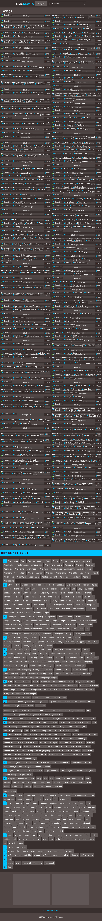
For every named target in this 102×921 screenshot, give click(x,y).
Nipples (88, 762)
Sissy (24, 807)
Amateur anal (36, 565)
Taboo (26, 835)
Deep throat (37, 645)
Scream (86, 827)
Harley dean (18, 343)
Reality (91, 795)
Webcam (18, 855)
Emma (68, 649)
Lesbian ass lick (20, 67)
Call (15, 213)
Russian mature (31, 795)
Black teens (30, 180)
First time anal (91, 657)
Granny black (83, 508)
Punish (80, 782)
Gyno (23, 673)
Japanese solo (25, 714)
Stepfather (69, 36)
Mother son (79, 742)
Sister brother (74, 823)
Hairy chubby (19, 53)
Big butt (41, 597)
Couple (63, 621)
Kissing (40, 718)
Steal (37, 114)
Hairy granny (36, 689)
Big (56, 53)
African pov (43, 310)
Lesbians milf (70, 99)
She (33, 189)
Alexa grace (69, 502)
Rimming (53, 795)
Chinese (22, 617)
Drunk (43, 637)
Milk (5, 176)
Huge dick (79, 251)
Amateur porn (38, 93)
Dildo (69, 637)
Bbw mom (65, 589)
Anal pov (76, 577)
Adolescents (33, 67)
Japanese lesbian (87, 701)
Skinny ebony (70, 129)
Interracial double (29, 310)
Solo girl (76, 157)
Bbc (56, 43)
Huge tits (14, 689)
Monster (43, 742)
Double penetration (12, 641)
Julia (54, 710)
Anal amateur (83, 180)
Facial (64, 661)
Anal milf (53, 577)
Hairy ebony (29, 101)
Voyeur (41, 851)
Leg (15, 545)
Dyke (78, 36)
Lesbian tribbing (81, 153)
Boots (20, 605)
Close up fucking (84, 183)
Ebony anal (79, 240)
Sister (10, 803)
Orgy (47, 770)
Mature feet (88, 750)
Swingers (40, 811)
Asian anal (86, 561)
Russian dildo (83, 215)
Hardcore (90, 681)
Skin (66, 206)
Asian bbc (33, 42)
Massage (57, 734)
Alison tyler (21, 577)
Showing (17, 172)
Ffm (40, 653)
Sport (26, 815)
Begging (86, 146)
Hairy (10, 681)
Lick (94, 722)
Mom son (33, 734)
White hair (43, 189)
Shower (66, 807)
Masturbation (8, 367)
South (67, 146)
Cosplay (7, 621)
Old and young (19, 70)
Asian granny (69, 569)
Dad (9, 637)
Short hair (55, 827)
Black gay (87, 191)
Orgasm (11, 770)
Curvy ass (82, 450)
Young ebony (31, 183)
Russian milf (65, 799)
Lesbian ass (74, 726)
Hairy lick (31, 53)
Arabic (30, 573)
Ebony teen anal (71, 63)
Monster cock (29, 754)
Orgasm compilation (75, 770)
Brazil (17, 609)
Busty (16, 601)
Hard (71, 681)
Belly (67, 28)
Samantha (55, 823)
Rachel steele (65, 795)
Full (92, 653)
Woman (37, 855)
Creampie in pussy (35, 441)
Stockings (15, 811)
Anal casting (9, 581)
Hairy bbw (47, 689)
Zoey (16, 161)
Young (6, 219)
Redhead (38, 799)
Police (65, 782)
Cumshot (72, 621)
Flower (67, 349)
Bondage (7, 589)
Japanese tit (57, 714)
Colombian (69, 125)
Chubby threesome (83, 485)
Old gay (22, 774)
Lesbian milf (78, 722)
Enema (34, 649)
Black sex (38, 287)
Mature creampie (11, 750)
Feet (34, 653)
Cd (79, 621)
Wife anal (47, 855)
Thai (50, 835)
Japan (20, 701)
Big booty (45, 593)
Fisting (27, 653)
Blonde (88, 593)
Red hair (68, 209)
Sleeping (43, 803)
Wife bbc (27, 855)
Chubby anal (49, 629)
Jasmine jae (24, 710)
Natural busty (27, 198)
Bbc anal (58, 240)
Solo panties (28, 238)
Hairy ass (68, 370)
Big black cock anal (21, 391)
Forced (19, 653)
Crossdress (44, 625)
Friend (43, 661)
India (28, 697)
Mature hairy (30, 758)
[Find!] (83, 3)
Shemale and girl (39, 108)
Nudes (85, 157)
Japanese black (33, 435)
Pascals (27, 325)
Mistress (7, 754)
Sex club (68, 429)
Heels (31, 685)
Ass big (17, 227)
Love (55, 722)
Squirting (91, 807)
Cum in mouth (69, 625)
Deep (67, 336)
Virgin (33, 851)
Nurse (25, 762)
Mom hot (66, 754)
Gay (18, 669)
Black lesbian (19, 76)
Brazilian (20, 613)
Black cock (18, 146)
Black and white (80, 263)
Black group (69, 150)
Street (89, 815)
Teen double (82, 385)
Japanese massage (11, 705)
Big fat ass (69, 359)
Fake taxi (18, 661)
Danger (7, 645)
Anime (55, 561)
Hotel (24, 685)
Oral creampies (34, 234)
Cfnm (47, 621)
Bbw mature (27, 609)
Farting (57, 32)
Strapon (7, 807)
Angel (95, 573)
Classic (25, 621)
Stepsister (70, 815)
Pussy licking (17, 786)
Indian (10, 697)
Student (60, 815)
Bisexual (65, 597)
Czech (60, 617)
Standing (65, 827)
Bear (13, 605)
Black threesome (38, 391)
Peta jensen (38, 786)
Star (64, 819)
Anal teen (39, 573)
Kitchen (57, 187)
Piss (45, 778)
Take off (17, 238)
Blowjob (45, 589)
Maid (35, 738)
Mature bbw (39, 746)
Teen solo (76, 839)
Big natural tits (81, 17)
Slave (52, 815)
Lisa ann (30, 722)
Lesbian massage (27, 726)
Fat (5, 420)
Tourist (67, 263)
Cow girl (17, 349)
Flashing (49, 657)
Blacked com (70, 25)
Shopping (76, 389)
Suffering (87, 28)
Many (16, 447)
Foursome (18, 306)
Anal (10, 561)
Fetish (58, 665)
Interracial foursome (32, 306)
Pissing (58, 778)
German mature (61, 673)
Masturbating (54, 754)
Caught (54, 621)
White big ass (91, 370)
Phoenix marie (70, 778)
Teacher (42, 835)
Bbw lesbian (69, 410)
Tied (5, 272)
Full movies (78, 198)
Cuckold (31, 617)
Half (43, 328)
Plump (6, 786)
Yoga (18, 863)
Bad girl (87, 117)
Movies (27, 738)
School (48, 807)
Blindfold (37, 613)
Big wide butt (70, 531)
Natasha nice (77, 762)
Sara (14, 827)
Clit (15, 250)
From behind (19, 464)
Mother (67, 734)
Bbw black (24, 420)
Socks (30, 827)
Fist (23, 657)
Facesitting (32, 657)
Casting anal (59, 633)
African (16, 310)
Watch (80, 340)
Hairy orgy (79, 429)
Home (17, 685)
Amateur (64, 561)
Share (34, 176)
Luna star (52, 730)
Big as (78, 70)
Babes (46, 601)
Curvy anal (69, 456)
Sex (88, 803)
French (17, 657)
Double (77, 637)
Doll (95, 641)
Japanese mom (31, 701)
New (20, 766)
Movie (57, 198)
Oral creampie (19, 234)
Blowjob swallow (20, 450)
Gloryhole (14, 673)
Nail (15, 266)
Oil (18, 770)
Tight (58, 839)
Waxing (76, 32)
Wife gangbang (87, 855)
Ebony (57, 191)
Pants (13, 791)
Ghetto (67, 244)
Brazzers (60, 585)
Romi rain (28, 799)
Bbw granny (88, 597)
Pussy (80, 778)
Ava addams (38, 561)
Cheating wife (16, 633)
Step (74, 807)
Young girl (18, 27)
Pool (73, 782)
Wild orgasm (83, 25)
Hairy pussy (47, 685)
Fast (15, 454)
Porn (16, 93)
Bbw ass (80, 601)
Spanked (7, 831)
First (86, 142)
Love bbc (77, 396)
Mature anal (78, 734)
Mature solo (9, 742)
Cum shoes (86, 479)
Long (20, 730)
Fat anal (34, 661)
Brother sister (35, 601)
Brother (7, 593)
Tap (66, 67)
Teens (31, 839)
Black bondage (19, 317)
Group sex (33, 677)
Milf (25, 734)
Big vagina (28, 287)
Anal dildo (73, 573)
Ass (29, 561)
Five (79, 435)
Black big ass (35, 378)
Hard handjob (28, 502)
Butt (66, 172)
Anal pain (79, 565)
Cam (6, 633)
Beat (30, 70)
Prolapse (25, 782)
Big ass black (93, 416)
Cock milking (78, 346)
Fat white (87, 227)
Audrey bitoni (56, 569)
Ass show (80, 125)
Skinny (34, 803)
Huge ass (24, 689)
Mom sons (41, 754)
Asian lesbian (65, 577)
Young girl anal (19, 202)
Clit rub (91, 53)
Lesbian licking (32, 76)
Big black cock (82, 502)
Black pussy (18, 281)
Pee (56, 281)
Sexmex (82, 807)
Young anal (49, 863)
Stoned (78, 447)
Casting (40, 617)
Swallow (25, 819)
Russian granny (80, 795)
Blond (49, 605)
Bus (32, 585)
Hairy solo (94, 685)
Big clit (16, 150)
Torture (66, 839)
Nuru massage (10, 766)
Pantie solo (40, 238)
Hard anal (58, 689)
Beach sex (79, 605)
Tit (5, 843)
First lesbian (86, 313)
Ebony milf (77, 498)
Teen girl (41, 123)
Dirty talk (16, 645)
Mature (18, 734)
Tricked (12, 843)
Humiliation (69, 89)
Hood (16, 278)
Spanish (68, 464)
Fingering (88, 661)
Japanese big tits (20, 42)
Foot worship (71, 657)
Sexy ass (28, 488)
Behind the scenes (67, 601)
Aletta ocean (9, 577)
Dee (15, 423)
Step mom (72, 803)
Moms (72, 738)
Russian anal (9, 799)
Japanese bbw (27, 705)
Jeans (48, 710)
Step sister (55, 819)
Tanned (17, 32)
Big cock (54, 589)
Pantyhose (22, 778)
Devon (39, 101)
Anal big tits (40, 146)
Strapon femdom (36, 807)
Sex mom (81, 815)
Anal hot (95, 180)
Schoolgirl (25, 831)
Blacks (16, 198)
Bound (28, 613)
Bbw (10, 585)
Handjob (26, 681)
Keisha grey (56, 718)
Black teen (18, 353)
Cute (74, 629)
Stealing (29, 114)
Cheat (80, 629)
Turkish (18, 835)
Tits (25, 244)
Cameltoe (47, 633)
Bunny (43, 609)
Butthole (84, 63)
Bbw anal (76, 585)
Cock (67, 285)
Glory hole (86, 673)
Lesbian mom (65, 722)
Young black (30, 223)
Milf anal (20, 742)
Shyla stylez (8, 823)
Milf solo (90, 742)
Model (87, 746)
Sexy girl (35, 328)
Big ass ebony (70, 450)
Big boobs (89, 589)
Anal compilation (11, 573)
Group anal (75, 673)
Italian (35, 697)
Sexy (64, 823)
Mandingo (82, 738)
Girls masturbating (88, 443)
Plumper (16, 782)
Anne (48, 561)
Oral (62, 770)
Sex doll (59, 831)
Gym (6, 673)
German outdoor (11, 677)
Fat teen (17, 259)
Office (39, 770)
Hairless (81, 129)
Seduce (7, 827)
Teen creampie (70, 248)
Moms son (18, 758)
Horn (92, 150)
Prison (88, 782)
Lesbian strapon (42, 726)
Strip (17, 819)
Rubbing (82, 53)
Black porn (25, 93)
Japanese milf (64, 710)
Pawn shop (87, 389)
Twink (91, 839)
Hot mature (69, 223)
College (68, 396)
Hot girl (68, 255)
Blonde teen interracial (38, 244)
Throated (80, 95)
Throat (20, 843)
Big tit (67, 78)
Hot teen (30, 545)
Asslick (16, 357)
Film (41, 657)
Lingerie (17, 61)
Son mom (35, 819)
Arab (16, 561)
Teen (10, 835)
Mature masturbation (81, 754)
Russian (11, 795)
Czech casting (16, 625)
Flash (26, 661)
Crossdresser (36, 621)
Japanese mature (70, 701)
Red (55, 799)
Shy (47, 827)
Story (38, 815)
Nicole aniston (43, 762)
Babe (33, 597)
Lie (15, 414)
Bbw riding (28, 259)
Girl (91, 669)
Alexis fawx (75, 561)
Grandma (58, 669)
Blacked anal (81, 456)
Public (31, 778)
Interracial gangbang (72, 259)
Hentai (35, 681)
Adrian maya (38, 168)
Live (26, 730)
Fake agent (48, 665)
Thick (16, 129)
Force (52, 653)
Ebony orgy (69, 121)
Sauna (75, 811)
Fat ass (15, 665)
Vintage (25, 851)
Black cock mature (83, 223)
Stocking (57, 807)
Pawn (6, 791)
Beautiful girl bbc (38, 527)
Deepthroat (59, 488)
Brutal (50, 597)
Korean (57, 142)
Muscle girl (69, 49)
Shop (67, 389)
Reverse (48, 799)
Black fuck (69, 102)
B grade (68, 423)
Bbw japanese (92, 605)
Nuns (10, 762)
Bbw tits (43, 420)
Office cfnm (79, 374)
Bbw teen (66, 609)
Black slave (76, 28)
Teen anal (58, 835)
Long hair (17, 101)
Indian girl (29, 84)
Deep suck (79, 468)
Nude (32, 762)
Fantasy (66, 665)
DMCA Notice (58, 917)
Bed (73, 589)
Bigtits (16, 406)
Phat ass (78, 161)
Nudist (54, 762)
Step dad (86, 32)
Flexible (72, 661)
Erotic (49, 649)
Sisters (28, 823)
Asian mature (32, 569)
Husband (83, 685)
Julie (88, 710)
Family (10, 653)
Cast (89, 633)
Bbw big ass (24, 250)
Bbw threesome (91, 498)
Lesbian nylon (85, 40)
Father (70, 653)
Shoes (16, 378)
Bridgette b (91, 601)
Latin (88, 722)
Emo (42, 649)
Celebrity (86, 617)
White (55, 855)
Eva (27, 649)
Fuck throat (69, 385)
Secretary (8, 815)
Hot (38, 685)
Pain (87, 778)
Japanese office (10, 714)
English (85, 649)
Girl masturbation (28, 129)
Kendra (80, 718)
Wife (10, 855)
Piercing (28, 786)
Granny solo (33, 673)
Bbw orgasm (30, 537)
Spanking (53, 803)
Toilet (94, 835)
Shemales (50, 831)
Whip (27, 300)
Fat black (77, 227)
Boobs (70, 593)
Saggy (57, 157)
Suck (88, 819)
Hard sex (17, 287)
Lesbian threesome (85, 410)
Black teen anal (29, 123)
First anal (7, 657)
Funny (32, 665)
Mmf (67, 746)
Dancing (76, 168)
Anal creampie (23, 565)
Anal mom (44, 569)
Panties (7, 782)
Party (39, 778)
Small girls (69, 17)
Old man (7, 474)
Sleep (27, 803)
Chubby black (38, 250)
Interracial (14, 176)
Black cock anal (29, 32)
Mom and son (45, 734)
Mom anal (43, 738)
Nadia (16, 132)
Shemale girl (81, 49)
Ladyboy (20, 722)
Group (67, 669)
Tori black (23, 839)
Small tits (39, 827)
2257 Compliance (45, 917)
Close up (28, 625)
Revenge (68, 374)
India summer (46, 697)
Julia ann (43, 701)
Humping (68, 274)
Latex (38, 722)
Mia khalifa (54, 738)
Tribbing (58, 153)
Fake (81, 657)
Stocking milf (28, 349)
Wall (74, 40)
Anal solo (49, 573)
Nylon (57, 40)
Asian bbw (90, 565)
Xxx (9, 859)
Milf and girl (69, 82)
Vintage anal (58, 851)
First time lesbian (71, 313)
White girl (87, 36)
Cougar (69, 633)
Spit (15, 468)
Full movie (66, 198)
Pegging (35, 782)
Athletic (68, 292)
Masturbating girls (34, 367)
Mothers (7, 758)
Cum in (67, 479)
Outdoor (54, 770)
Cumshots (90, 346)
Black (57, 168)
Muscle (49, 746)
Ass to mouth (70, 180)
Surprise (80, 819)
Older (29, 774)
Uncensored (21, 847)
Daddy (25, 637)
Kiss (47, 718)
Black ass (68, 416)
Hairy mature (59, 685)
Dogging (80, 641)
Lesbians (46, 722)
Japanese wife (60, 514)
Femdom (61, 653)
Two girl (17, 36)
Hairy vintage (31, 156)
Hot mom (8, 685)
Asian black (69, 95)
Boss (57, 597)
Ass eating (69, 565)
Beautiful (7, 601)
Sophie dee (51, 811)
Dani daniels (27, 641)
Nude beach (64, 762)
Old (23, 770)
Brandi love (18, 589)
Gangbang (26, 669)
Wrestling (64, 855)
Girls (67, 296)
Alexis (59, 565)
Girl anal (17, 230)
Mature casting (27, 750)
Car (36, 625)
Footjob (85, 653)
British (54, 593)
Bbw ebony (18, 537)
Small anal (94, 385)
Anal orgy (68, 138)
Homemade (45, 681)
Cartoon (68, 617)
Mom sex (27, 746)
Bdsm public (30, 385)
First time (8, 661)
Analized (17, 492)
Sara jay (16, 807)
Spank (31, 811)
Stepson (45, 819)
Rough (19, 795)
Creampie (12, 617)
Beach (51, 585)
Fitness (7, 665)
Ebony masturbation (84, 219)
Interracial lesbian (33, 336)
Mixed (74, 281)
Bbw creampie (19, 441)
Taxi (51, 839)
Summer (19, 823)
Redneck (27, 168)
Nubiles (47, 766)
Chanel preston (63, 629)
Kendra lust (29, 718)
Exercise (75, 285)
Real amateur (79, 439)
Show (41, 831)
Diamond (48, 645)
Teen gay (76, 191)
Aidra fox (68, 251)
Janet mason (69, 328)
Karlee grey (90, 718)
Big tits (94, 585)
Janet (79, 328)
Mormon (17, 754)
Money (64, 738)
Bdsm (16, 585)
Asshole (17, 123)
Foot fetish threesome (22, 255)
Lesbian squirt (9, 730)
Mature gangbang (42, 750)
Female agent (53, 661)
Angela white (9, 565)
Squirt (82, 803)
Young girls (29, 27)
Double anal (69, 641)
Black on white (89, 78)
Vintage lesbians (91, 435)
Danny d (50, 641)
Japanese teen (78, 710)
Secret (16, 831)
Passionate (25, 272)
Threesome (78, 835)
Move (38, 524)
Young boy (37, 863)
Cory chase (56, 625)
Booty (54, 601)
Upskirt (11, 847)
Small (45, 815)
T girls (67, 106)
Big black (29, 146)
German (49, 669)
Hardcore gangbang (21, 189)
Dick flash (60, 637)
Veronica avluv (14, 851)
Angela (80, 569)
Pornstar (57, 782)
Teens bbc (69, 363)
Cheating (16, 621)
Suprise (17, 483)
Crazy (73, 53)
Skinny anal (8, 819)
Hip (22, 518)
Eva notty (12, 649)
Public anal (57, 786)
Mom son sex (58, 750)
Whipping (17, 300)
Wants (78, 117)
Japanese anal (9, 435)
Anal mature (50, 565)
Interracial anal (60, 697)
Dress (89, 641)
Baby (80, 589)
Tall (14, 839)
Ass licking (8, 569)
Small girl (76, 78)
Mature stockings (73, 750)
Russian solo (69, 215)
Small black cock (40, 325)
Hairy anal (80, 681)
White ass (79, 370)
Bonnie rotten (38, 605)
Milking (67, 346)
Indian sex (18, 84)
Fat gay (24, 665)
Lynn (83, 726)
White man (28, 474)
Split (26, 328)
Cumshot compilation (12, 629)
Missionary (8, 746)
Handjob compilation (12, 693)
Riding (16, 498)
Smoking (17, 815)
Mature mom (76, 746)
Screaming (75, 827)
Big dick (68, 161)
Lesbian (11, 722)
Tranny (68, 835)
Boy (27, 589)
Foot (77, 653)
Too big (17, 512)
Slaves (40, 385)
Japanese (11, 701)
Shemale (18, 803)
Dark (85, 206)
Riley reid (44, 795)
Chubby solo (80, 633)
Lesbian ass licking (38, 730)
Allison (67, 535)
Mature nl (8, 738)
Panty (48, 786)
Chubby (78, 617)
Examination (82, 150)
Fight (39, 665)
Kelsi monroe (69, 718)
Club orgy (90, 429)
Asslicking (26, 357)
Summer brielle (64, 811)
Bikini (6, 605)
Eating (24, 378)
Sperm (71, 819)
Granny (11, 669)
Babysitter (8, 609)
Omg (25, 4)
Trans (34, 835)
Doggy (59, 641)
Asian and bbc (93, 541)
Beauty (69, 605)
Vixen (49, 851)
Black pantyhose (80, 187)
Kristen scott (69, 114)
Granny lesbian (46, 673)
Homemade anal (60, 681)
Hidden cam (72, 685)
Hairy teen (79, 689)
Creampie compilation (33, 629)
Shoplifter (44, 823)
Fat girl (67, 227)
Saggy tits (85, 811)
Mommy (18, 738)
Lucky (67, 400)
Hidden (18, 681)
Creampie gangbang (32, 633)
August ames (34, 577)
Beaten (29, 464)
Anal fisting (19, 569)
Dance (51, 637)
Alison (22, 573)
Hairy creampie (30, 693)
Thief (45, 839)
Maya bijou (78, 292)
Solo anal (86, 823)
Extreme (76, 649)
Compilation (50, 617)
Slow (34, 831)
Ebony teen (18, 114)
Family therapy (78, 665)
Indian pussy (40, 84)
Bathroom (27, 593)
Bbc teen (68, 117)
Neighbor (29, 766)
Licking (54, 726)
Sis (32, 815)
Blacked (7, 244)
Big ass (25, 585)
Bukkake (17, 168)
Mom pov (53, 742)
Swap (24, 811)
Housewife (90, 689)
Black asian (91, 95)
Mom (10, 734)
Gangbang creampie (48, 677)
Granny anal (38, 669)
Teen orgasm (30, 353)
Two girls (68, 460)
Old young (90, 770)
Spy (93, 811)
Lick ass (75, 730)
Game (75, 669)
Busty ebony (18, 321)
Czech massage (89, 621)
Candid (89, 625)
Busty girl (39, 198)
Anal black (93, 456)
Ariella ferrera (85, 573)
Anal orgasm (61, 573)
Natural (38, 766)
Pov (5, 108)
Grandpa (83, 669)
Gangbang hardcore (91, 259)
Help (6, 689)
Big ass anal (76, 597)
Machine (58, 746)
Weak (40, 223)
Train (84, 839)
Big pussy (18, 597)
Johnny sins (40, 705)
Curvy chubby (26, 266)
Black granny (70, 508)
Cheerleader (27, 150)
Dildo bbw (43, 537)
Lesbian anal (64, 730)
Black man (18, 47)
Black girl (7, 15)
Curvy (6, 625)
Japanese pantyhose (41, 714)
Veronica (69, 851)
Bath (27, 597)
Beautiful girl (27, 406)
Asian (23, 561)
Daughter (34, 637)
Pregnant (11, 778)
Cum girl (76, 146)
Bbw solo (8, 597)
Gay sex (23, 677)
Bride (36, 593)
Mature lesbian (70, 302)
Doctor (17, 637)
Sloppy (67, 234)
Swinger (62, 803)
